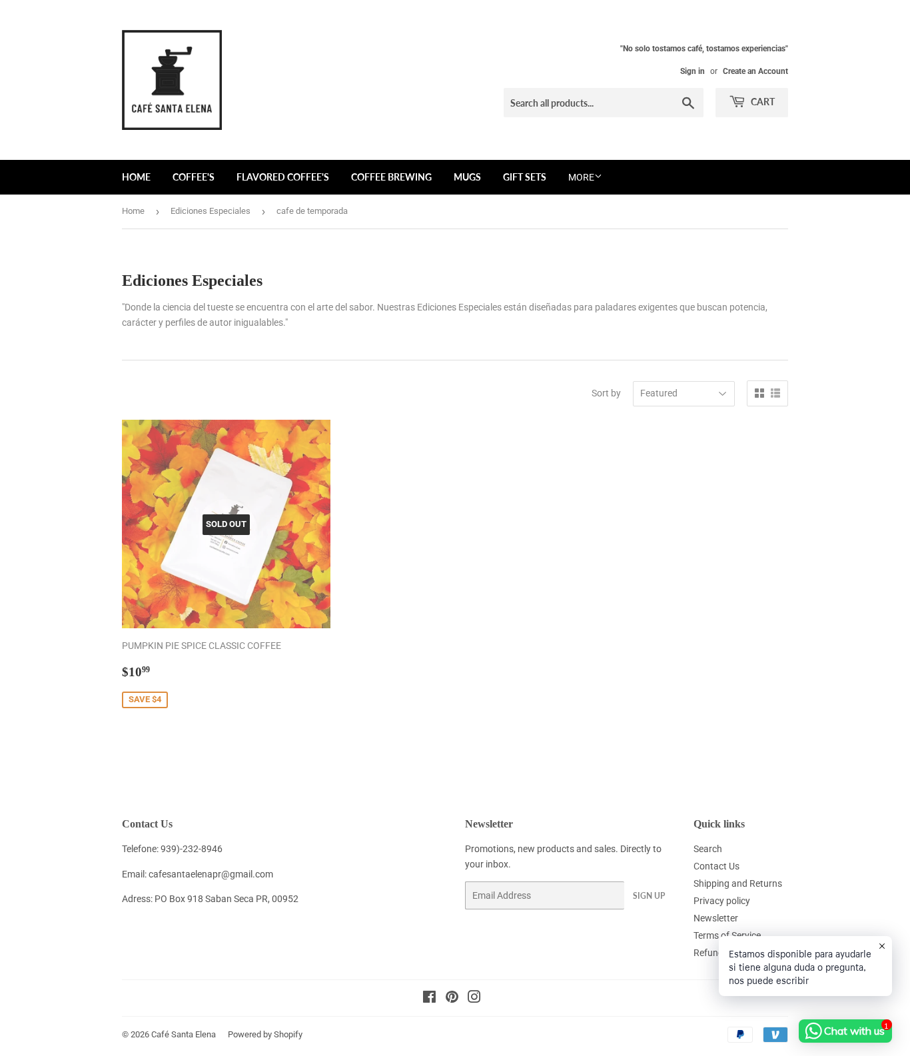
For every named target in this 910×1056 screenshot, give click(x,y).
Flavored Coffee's (282, 177)
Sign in (692, 71)
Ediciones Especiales (210, 211)
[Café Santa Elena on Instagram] (474, 998)
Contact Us (716, 866)
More (581, 177)
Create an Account (755, 71)
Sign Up (649, 896)
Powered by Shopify (265, 1034)
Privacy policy (721, 900)
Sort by (606, 393)
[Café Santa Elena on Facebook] (429, 998)
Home (136, 177)
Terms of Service (727, 935)
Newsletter (715, 918)
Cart (762, 101)
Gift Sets (524, 177)
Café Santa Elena (183, 1034)
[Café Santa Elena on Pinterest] (452, 998)
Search (707, 848)
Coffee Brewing (391, 177)
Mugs (467, 177)
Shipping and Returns (737, 883)
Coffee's (194, 177)
